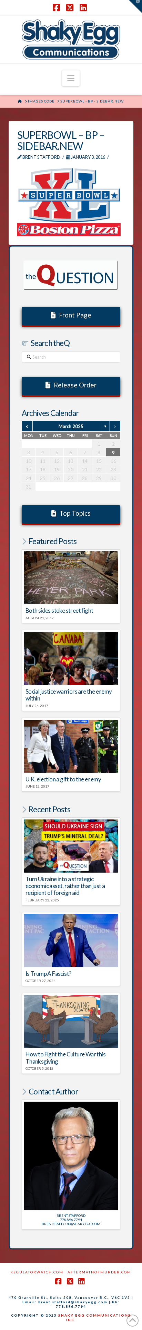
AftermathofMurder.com (99, 1272)
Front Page (75, 315)
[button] (71, 78)
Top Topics (75, 513)
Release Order (75, 385)
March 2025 (71, 426)
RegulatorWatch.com (36, 1272)
